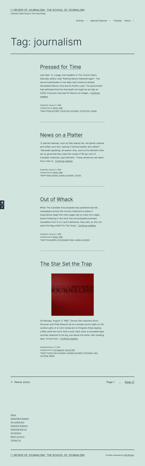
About (128, 20)
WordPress (129, 455)
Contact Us (16, 440)
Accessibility (52, 240)
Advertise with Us (19, 429)
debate (51, 356)
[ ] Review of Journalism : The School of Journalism (47, 10)
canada (94, 111)
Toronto (78, 175)
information (88, 353)
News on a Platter (61, 135)
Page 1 (110, 382)
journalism (75, 111)
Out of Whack (56, 199)
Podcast (118, 20)
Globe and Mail (53, 111)
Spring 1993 (70, 350)
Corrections (16, 433)
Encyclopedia (63, 240)
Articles (80, 20)
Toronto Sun (85, 111)
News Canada (52, 175)
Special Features (98, 20)
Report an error (18, 437)
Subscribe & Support (20, 419)
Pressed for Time (60, 67)
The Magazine (58, 350)
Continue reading (63, 161)
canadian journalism (75, 353)
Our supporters (17, 422)
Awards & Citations (19, 426)
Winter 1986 (58, 108)
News (71, 240)
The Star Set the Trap (66, 264)
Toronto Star (65, 111)
